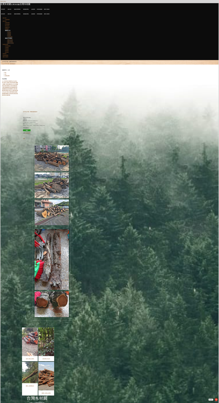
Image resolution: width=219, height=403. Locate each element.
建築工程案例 (46, 9)
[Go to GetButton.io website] (216, 401)
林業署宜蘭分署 (14, 87)
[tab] (24, 138)
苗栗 (12, 93)
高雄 (7, 95)
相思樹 (12, 91)
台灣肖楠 (11, 82)
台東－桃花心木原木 (30, 358)
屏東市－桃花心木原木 (46, 393)
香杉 (5, 95)
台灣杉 (4, 82)
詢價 (27, 130)
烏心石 (4, 91)
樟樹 (16, 90)
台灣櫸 (7, 82)
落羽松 (16, 93)
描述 (24, 138)
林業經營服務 (39, 9)
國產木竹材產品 (8, 38)
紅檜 (15, 91)
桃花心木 (11, 90)
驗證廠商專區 (26, 9)
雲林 (3, 95)
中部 (5, 81)
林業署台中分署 (9, 85)
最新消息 (9, 9)
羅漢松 (7, 93)
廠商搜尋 (33, 9)
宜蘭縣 (16, 82)
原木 (5, 72)
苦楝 (14, 93)
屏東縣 (9, 84)
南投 (7, 81)
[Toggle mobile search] (1, 59)
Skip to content (3, 1)
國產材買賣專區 (17, 9)
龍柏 (9, 95)
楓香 (14, 90)
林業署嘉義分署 (7, 87)
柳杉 (8, 90)
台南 (15, 81)
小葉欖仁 (4, 84)
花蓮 (10, 93)
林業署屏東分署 (5, 88)
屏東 (7, 84)
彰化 (12, 84)
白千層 (9, 91)
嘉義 (14, 82)
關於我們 (3, 9)
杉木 (14, 84)
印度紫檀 (10, 81)
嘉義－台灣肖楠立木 (30, 385)
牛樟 (7, 91)
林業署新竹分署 (12, 88)
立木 (5, 74)
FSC (3, 81)
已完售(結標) (7, 75)
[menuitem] (7, 19)
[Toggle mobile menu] (0, 59)
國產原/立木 (7, 30)
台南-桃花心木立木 (46, 358)
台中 (13, 81)
